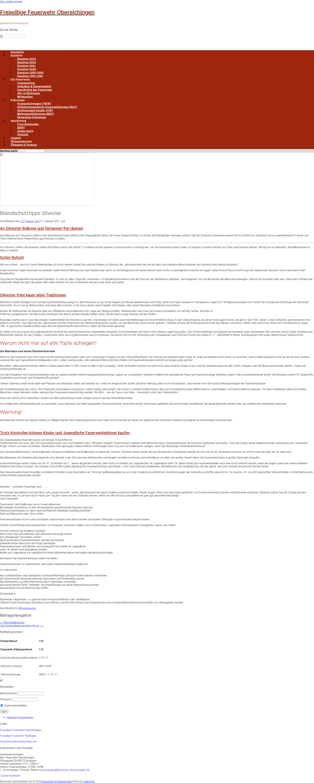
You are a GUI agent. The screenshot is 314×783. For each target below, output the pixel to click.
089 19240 (45, 666)
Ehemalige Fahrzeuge (31, 117)
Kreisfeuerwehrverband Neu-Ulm (18, 741)
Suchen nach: (9, 150)
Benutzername (8, 693)
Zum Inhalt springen (11, 1)
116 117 (43, 657)
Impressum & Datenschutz (56, 781)
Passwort (5, 699)
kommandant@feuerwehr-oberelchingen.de (64, 770)
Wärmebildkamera (12, 622)
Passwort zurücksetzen (20, 717)
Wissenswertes (27, 608)
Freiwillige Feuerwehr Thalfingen (18, 735)
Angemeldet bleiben (15, 705)
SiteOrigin (89, 781)
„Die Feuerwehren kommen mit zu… (21, 625)
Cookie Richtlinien (10, 775)
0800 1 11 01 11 (48, 674)
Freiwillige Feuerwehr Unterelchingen (20, 730)
